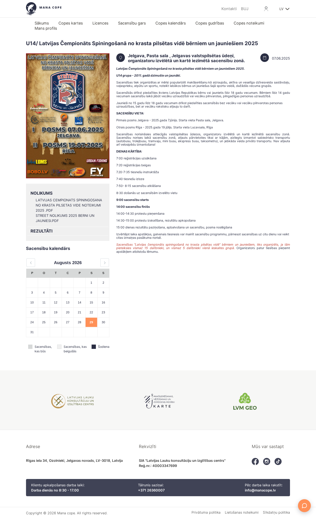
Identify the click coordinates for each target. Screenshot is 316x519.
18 (44, 312)
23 (103, 312)
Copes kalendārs (170, 23)
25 (44, 322)
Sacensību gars (132, 23)
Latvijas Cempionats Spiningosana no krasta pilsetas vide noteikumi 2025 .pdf (69, 205)
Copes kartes (70, 23)
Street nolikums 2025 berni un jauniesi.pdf (65, 218)
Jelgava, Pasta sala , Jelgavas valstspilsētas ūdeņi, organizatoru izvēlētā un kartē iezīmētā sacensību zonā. (186, 58)
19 (55, 312)
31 (32, 332)
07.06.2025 (281, 58)
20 (67, 312)
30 (103, 322)
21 (79, 312)
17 (32, 312)
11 (44, 302)
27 (67, 322)
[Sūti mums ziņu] (304, 505)
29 (91, 322)
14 (79, 302)
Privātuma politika (206, 512)
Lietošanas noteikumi (242, 512)
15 (91, 302)
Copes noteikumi (249, 23)
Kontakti (229, 8)
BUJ (245, 8)
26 (55, 322)
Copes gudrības (209, 23)
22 (91, 312)
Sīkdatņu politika (276, 512)
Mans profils (46, 28)
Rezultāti (41, 231)
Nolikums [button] (42, 193)
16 (103, 302)
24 (32, 322)
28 (79, 322)
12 (55, 302)
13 (67, 302)
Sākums (42, 23)
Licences (100, 23)
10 (32, 302)
